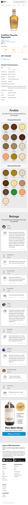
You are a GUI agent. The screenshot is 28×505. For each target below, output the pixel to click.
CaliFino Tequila (10, 41)
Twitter (4, 488)
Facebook (4, 486)
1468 (14, 69)
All (2, 471)
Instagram (4, 490)
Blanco (3, 473)
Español (4, 496)
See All (25, 46)
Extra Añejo (4, 479)
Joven (3, 474)
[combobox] (20, 2)
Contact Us (16, 473)
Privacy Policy (17, 471)
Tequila (6, 40)
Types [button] (14, 5)
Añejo (3, 478)
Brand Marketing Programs (17, 475)
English (3, 494)
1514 (4, 43)
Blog (19, 5)
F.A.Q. (15, 469)
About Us (24, 5)
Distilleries (8, 5)
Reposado (4, 476)
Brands (2, 5)
